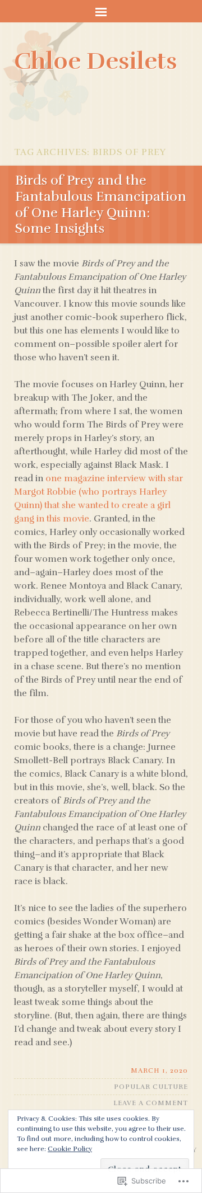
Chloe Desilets (95, 61)
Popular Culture (151, 1087)
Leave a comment (150, 1103)
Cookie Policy (70, 1149)
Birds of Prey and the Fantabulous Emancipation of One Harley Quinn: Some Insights (100, 204)
